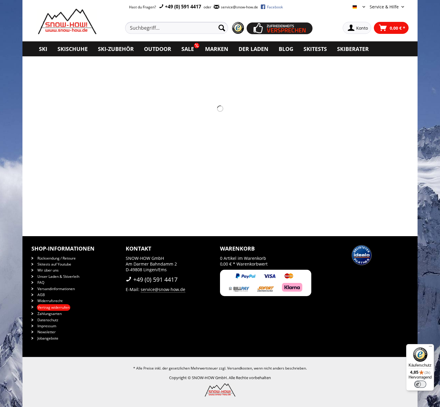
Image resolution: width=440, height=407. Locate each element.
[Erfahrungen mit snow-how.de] (238, 28)
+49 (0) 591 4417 (182, 6)
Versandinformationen (56, 288)
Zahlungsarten (49, 313)
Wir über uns (48, 270)
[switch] (420, 384)
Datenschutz (47, 319)
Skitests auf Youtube (54, 264)
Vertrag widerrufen (53, 307)
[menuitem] (183, 28)
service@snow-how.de (163, 289)
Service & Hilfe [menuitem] (385, 7)
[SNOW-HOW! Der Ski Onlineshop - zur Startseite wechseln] (66, 21)
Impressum (46, 325)
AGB (41, 294)
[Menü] (430, 347)
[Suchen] (222, 28)
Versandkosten (239, 368)
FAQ (40, 282)
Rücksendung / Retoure (56, 258)
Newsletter (46, 331)
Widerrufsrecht (50, 300)
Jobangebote (47, 338)
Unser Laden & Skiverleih (58, 276)
